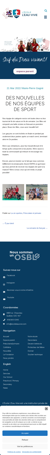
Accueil (6, 336)
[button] (46, 409)
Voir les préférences (25, 446)
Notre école (32, 336)
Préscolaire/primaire (11, 344)
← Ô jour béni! (8, 223)
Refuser (25, 440)
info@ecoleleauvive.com (16, 324)
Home (5, 370)
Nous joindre (8, 358)
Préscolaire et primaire (32, 213)
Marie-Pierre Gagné (32, 88)
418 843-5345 (13, 320)
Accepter (25, 433)
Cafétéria (7, 347)
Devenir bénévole (35, 344)
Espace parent (9, 340)
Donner (31, 351)
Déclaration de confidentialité (31, 452)
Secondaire (32, 340)
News (5, 388)
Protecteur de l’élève (36, 347)
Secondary (7, 384)
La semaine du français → (37, 228)
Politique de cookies (14, 452)
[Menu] (45, 17)
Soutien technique (35, 354)
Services (6, 373)
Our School (7, 377)
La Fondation (8, 354)
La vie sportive (16, 213)
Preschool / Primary (11, 381)
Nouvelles (7, 351)
